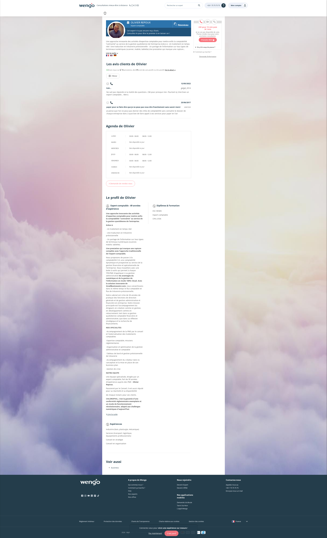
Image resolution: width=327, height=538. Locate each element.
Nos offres (132, 497)
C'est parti (171, 533)
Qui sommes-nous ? (135, 485)
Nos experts (132, 494)
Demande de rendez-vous (121, 183)
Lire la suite (111, 53)
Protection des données (113, 521)
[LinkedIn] (92, 496)
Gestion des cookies (196, 521)
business (115, 467)
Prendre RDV (207, 40)
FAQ (129, 491)
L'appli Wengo (182, 508)
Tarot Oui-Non (182, 505)
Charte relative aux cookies (169, 521)
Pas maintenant (155, 533)
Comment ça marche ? (203, 52)
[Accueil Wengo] (90, 482)
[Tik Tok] (98, 496)
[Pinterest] (95, 496)
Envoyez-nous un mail (234, 491)
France (238, 521)
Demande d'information (207, 57)
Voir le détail (169, 70)
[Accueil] (87, 5)
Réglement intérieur (86, 521)
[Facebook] (82, 496)
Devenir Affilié (182, 488)
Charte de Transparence (140, 521)
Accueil (105, 13)
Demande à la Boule (184, 502)
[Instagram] (85, 496)
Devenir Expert (182, 485)
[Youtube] (89, 496)
